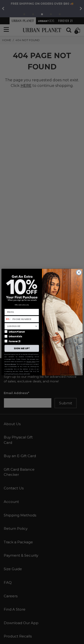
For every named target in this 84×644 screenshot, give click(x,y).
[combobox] (8, 319)
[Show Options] (36, 326)
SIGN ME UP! (22, 348)
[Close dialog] (78, 272)
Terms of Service (10, 364)
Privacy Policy (31, 361)
